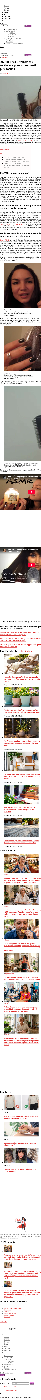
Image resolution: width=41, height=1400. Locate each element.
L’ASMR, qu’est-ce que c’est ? (14, 157)
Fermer (2, 1334)
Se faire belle (11, 31)
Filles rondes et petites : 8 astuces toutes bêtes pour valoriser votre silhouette (21, 1118)
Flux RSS (7, 1317)
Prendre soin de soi (13, 38)
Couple (6, 10)
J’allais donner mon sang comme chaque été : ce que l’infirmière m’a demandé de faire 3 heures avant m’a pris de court (21, 1009)
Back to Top (3, 1322)
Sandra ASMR (5, 240)
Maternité (7, 18)
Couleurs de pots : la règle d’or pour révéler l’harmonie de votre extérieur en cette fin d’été (21, 711)
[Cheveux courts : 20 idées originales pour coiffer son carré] (22, 1155)
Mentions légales (9, 1315)
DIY (5, 21)
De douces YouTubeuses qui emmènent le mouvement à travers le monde (16, 165)
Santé (6, 12)
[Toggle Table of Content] (1, 154)
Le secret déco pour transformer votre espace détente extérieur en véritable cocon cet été (21, 842)
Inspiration (26, 651)
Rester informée (12, 29)
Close (2, 1375)
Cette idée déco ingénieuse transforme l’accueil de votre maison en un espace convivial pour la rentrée (22, 776)
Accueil (6, 6)
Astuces (7, 8)
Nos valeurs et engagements (12, 1308)
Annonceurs (7, 1310)
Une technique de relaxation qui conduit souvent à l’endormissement (16, 160)
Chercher (28, 26)
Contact (6, 1311)
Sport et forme (9, 973)
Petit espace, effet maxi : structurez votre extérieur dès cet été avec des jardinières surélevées (19, 809)
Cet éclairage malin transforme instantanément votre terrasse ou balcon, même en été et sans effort (22, 743)
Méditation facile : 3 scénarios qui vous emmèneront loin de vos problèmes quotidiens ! (20, 640)
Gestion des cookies (10, 1313)
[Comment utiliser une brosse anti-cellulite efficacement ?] (22, 1129)
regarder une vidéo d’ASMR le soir (11, 224)
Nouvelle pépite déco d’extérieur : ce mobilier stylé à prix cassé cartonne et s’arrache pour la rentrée (22, 679)
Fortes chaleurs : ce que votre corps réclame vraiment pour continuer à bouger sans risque (22, 978)
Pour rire (9, 42)
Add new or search (6, 1383)
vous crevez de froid (25, 140)
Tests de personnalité (14, 43)
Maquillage (13, 34)
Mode (6, 14)
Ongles (12, 36)
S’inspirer (9, 40)
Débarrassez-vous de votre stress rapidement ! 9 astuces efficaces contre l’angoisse (20, 634)
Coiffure (7, 16)
